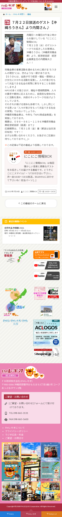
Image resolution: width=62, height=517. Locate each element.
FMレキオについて (15, 427)
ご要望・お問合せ (14, 438)
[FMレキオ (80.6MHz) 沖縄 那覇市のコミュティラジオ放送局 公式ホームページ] (14, 6)
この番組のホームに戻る (33, 203)
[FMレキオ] (16, 320)
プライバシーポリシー (16, 431)
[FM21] (6, 320)
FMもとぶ (53, 514)
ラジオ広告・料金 (14, 434)
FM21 (11, 514)
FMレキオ (32, 514)
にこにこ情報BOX (38, 156)
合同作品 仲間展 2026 (14, 228)
